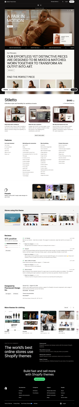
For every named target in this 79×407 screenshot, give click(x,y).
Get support (8, 293)
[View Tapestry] (38, 192)
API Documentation (51, 393)
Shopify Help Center (51, 390)
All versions (31, 290)
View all (66, 307)
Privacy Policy (17, 403)
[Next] (73, 210)
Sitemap (35, 403)
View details (25, 290)
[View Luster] (60, 192)
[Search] (63, 2)
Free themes (35, 393)
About (62, 390)
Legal (62, 395)
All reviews (8, 250)
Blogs (48, 397)
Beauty (20, 393)
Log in (66, 1)
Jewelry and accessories (24, 395)
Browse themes (54, 1)
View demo (66, 89)
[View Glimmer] (46, 192)
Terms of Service (8, 403)
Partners (63, 393)
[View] (12, 220)
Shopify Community (51, 395)
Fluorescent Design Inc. (69, 103)
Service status (64, 397)
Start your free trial (39, 379)
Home (20, 397)
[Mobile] (41, 5)
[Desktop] (38, 5)
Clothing (20, 390)
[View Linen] (53, 192)
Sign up (71, 1)
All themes (15, 293)
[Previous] (71, 210)
